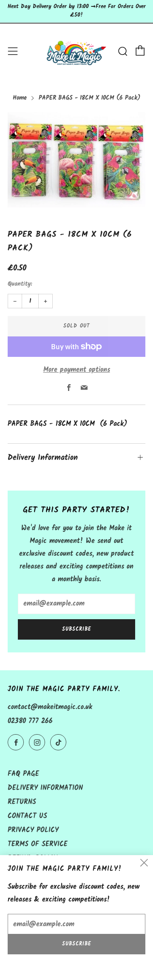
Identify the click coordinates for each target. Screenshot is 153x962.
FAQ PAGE (23, 774)
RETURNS (22, 802)
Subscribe (76, 629)
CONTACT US (27, 816)
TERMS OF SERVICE (38, 844)
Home (20, 98)
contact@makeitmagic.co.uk (50, 707)
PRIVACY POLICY (33, 830)
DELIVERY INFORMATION (45, 788)
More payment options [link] (76, 370)
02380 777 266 (30, 721)
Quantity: (20, 284)
